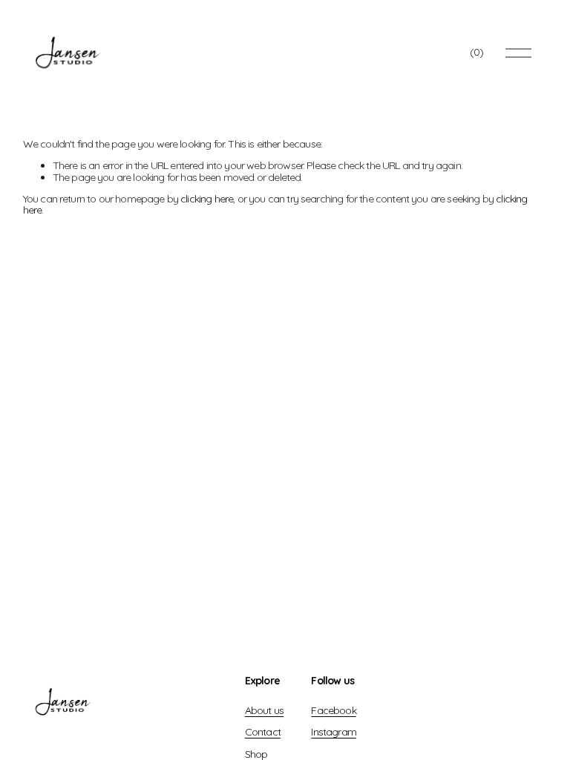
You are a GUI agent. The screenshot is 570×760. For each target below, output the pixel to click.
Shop (256, 754)
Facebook (333, 710)
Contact (263, 732)
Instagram (333, 732)
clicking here (206, 198)
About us (264, 710)
